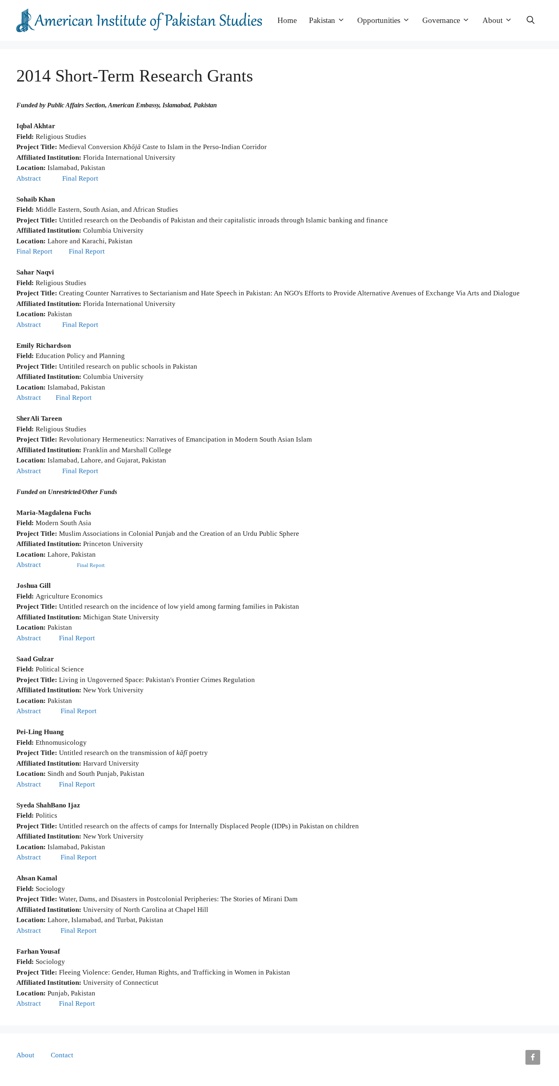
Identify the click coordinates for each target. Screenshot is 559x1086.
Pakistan (322, 20)
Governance (441, 20)
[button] (530, 20)
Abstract (29, 178)
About (492, 20)
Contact (62, 1055)
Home (287, 20)
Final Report (81, 178)
